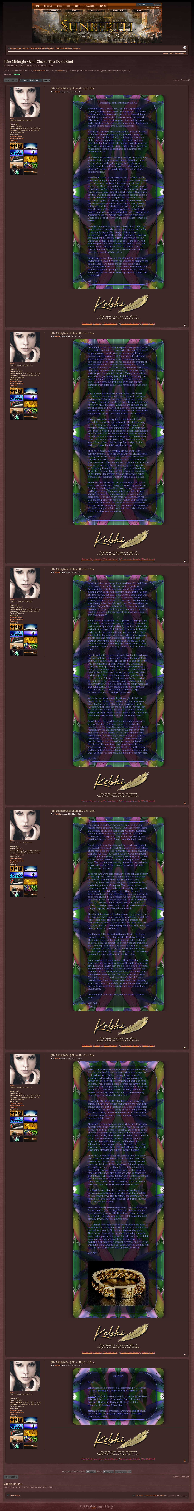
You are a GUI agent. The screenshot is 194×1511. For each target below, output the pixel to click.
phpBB (93, 1508)
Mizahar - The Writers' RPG (34, 48)
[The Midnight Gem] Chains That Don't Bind (38, 61)
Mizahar (50, 48)
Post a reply (8, 79)
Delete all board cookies (155, 1495)
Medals (165, 53)
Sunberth (76, 48)
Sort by (100, 1472)
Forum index (15, 48)
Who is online (13, 1483)
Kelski (57, 92)
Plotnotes (13, 140)
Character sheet (16, 136)
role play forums (39, 71)
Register (178, 53)
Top (185, 325)
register (60, 71)
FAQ (171, 53)
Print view (184, 47)
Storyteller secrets (17, 138)
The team (139, 1495)
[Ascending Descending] (123, 1472)
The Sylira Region (63, 48)
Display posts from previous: (74, 1472)
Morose (17, 74)
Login (184, 53)
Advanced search (154, 7)
